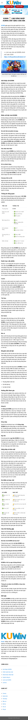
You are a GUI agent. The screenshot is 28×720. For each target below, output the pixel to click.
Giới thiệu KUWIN (7, 669)
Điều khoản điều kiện (8, 674)
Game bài (5, 696)
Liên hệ (4, 682)
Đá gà (4, 709)
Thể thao (5, 698)
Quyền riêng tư (6, 677)
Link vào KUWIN (7, 680)
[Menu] (2, 2)
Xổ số (4, 706)
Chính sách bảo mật (8, 672)
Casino (4, 693)
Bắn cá (4, 701)
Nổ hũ (4, 704)
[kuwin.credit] (14, 3)
